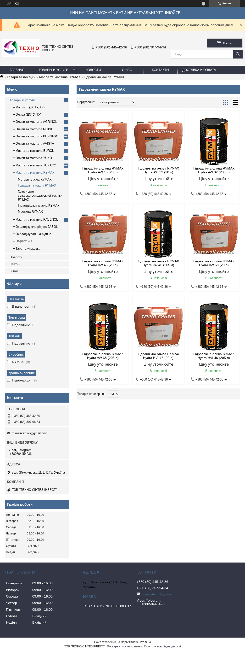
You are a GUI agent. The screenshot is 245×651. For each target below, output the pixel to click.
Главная (17, 70)
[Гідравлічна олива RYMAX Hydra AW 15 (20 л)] (102, 141)
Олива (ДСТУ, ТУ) (28, 114)
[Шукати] (238, 54)
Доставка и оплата (199, 70)
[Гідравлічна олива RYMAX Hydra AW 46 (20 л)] (102, 234)
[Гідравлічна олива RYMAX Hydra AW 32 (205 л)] (213, 141)
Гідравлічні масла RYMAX (37, 185)
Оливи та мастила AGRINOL (36, 121)
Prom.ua (145, 642)
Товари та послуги (21, 77)
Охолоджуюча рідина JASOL (37, 227)
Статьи (15, 264)
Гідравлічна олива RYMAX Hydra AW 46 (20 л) (102, 263)
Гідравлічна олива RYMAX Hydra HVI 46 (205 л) (213, 356)
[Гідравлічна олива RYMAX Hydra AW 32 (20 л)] (158, 141)
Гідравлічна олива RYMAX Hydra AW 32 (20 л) (158, 170)
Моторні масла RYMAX (35, 179)
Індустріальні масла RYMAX (39, 205)
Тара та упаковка (28, 248)
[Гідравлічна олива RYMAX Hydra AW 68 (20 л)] (213, 234)
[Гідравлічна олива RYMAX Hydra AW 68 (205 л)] (102, 327)
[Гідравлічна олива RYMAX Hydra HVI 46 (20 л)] (158, 327)
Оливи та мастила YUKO (34, 158)
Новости (93, 70)
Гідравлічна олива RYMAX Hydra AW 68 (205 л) (102, 356)
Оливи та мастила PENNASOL (38, 136)
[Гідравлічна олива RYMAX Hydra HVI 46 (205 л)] (213, 327)
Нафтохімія (24, 241)
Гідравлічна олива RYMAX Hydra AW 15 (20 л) (102, 170)
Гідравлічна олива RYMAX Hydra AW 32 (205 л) (213, 170)
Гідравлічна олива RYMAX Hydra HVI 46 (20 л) (158, 356)
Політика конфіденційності (162, 646)
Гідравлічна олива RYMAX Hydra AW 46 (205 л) (158, 263)
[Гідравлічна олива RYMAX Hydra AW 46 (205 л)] (158, 234)
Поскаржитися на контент (124, 646)
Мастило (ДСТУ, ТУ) (30, 107)
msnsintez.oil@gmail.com (30, 433)
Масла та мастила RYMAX (59, 77)
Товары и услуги (53, 70)
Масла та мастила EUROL (35, 150)
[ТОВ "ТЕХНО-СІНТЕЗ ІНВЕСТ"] (20, 55)
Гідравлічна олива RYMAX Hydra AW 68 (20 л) (213, 263)
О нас (127, 70)
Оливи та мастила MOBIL (34, 129)
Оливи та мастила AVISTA (35, 143)
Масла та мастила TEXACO (36, 165)
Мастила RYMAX (30, 211)
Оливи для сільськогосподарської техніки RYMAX (40, 195)
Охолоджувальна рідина (33, 234)
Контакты (160, 70)
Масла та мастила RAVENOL (37, 219)
